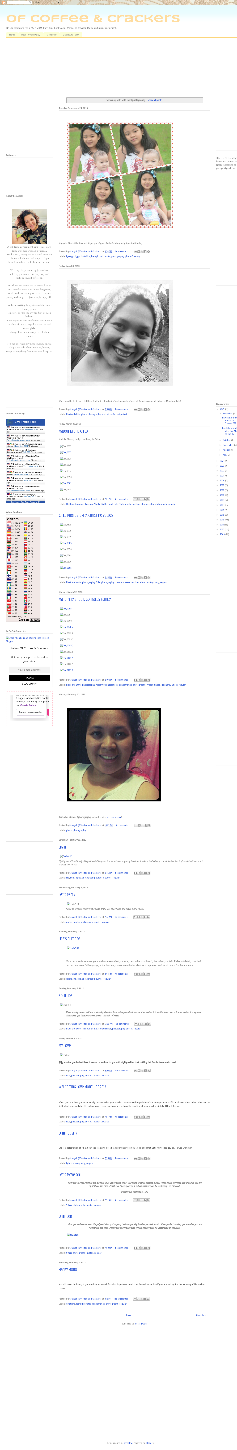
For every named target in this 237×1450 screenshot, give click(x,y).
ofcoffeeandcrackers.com (19, 440)
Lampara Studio (92, 504)
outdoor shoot (139, 582)
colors (69, 978)
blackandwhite (73, 414)
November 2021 (21, 446)
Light (62, 847)
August (226, 449)
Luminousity (68, 1133)
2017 (222, 495)
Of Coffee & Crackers (93, 19)
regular (172, 504)
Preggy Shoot (153, 684)
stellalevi (128, 1443)
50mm (69, 1205)
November (228, 413)
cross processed (122, 582)
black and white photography (80, 582)
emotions (70, 1303)
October (227, 440)
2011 (222, 524)
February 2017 (29, 497)
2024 (222, 460)
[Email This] (135, 251)
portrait (105, 414)
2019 (222, 485)
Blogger (149, 1443)
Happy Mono (68, 1270)
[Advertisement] (134, 67)
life (67, 877)
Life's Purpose (69, 939)
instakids (86, 256)
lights (78, 877)
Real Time (25, 502)
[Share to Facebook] (145, 251)
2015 (222, 505)
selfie (113, 414)
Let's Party (67, 895)
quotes (108, 877)
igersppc (70, 256)
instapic (95, 256)
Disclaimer (51, 35)
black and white (74, 1028)
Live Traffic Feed (25, 421)
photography (117, 256)
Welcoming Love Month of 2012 (82, 1087)
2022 (222, 470)
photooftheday (132, 256)
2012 (222, 519)
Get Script (15, 502)
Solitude (65, 995)
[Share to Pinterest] (148, 251)
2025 (222, 409)
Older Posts (202, 1315)
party (77, 922)
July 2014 (27, 452)
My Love (65, 1045)
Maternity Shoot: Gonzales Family (85, 599)
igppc (78, 256)
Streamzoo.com (114, 817)
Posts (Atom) (141, 1323)
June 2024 (28, 480)
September (228, 445)
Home (12, 35)
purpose (100, 877)
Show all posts (155, 100)
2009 (222, 534)
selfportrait (122, 414)
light (72, 877)
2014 (222, 509)
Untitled (65, 1216)
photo (107, 256)
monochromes (125, 684)
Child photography (75, 504)
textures (105, 1075)
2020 (222, 480)
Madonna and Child (73, 431)
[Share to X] (142, 251)
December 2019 (30, 430)
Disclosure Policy (71, 35)
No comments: (122, 251)
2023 (222, 465)
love (79, 978)
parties (69, 922)
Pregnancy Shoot (169, 684)
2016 (222, 500)
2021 (222, 475)
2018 (222, 490)
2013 (222, 514)
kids (102, 256)
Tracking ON (35, 502)
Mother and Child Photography (116, 504)
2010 (222, 529)
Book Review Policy (30, 35)
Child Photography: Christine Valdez (86, 515)
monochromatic (90, 1028)
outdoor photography (143, 504)
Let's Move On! (70, 1175)
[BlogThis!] (138, 251)
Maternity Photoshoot (107, 684)
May (225, 454)
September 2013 (31, 466)
